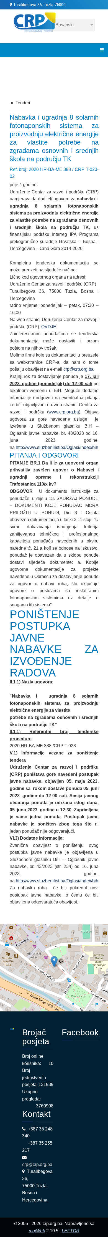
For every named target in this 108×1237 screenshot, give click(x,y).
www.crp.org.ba (63, 412)
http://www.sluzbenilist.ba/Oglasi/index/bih (57, 447)
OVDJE (48, 326)
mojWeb (37, 1230)
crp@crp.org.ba (78, 369)
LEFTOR (70, 1230)
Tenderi (23, 102)
